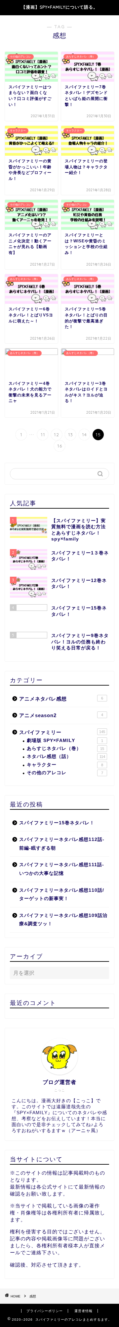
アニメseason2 (61, 715)
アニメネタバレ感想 (61, 699)
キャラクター (65, 764)
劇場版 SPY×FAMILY (65, 740)
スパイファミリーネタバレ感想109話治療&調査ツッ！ (63, 920)
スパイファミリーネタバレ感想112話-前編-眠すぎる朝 (61, 844)
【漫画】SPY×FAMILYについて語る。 (59, 7)
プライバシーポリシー (44, 1311)
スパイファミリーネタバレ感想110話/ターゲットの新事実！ (61, 894)
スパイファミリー (62, 732)
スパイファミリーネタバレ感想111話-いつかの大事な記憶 (61, 869)
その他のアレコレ (65, 772)
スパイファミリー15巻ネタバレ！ (57, 822)
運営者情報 (83, 1311)
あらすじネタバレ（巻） (65, 748)
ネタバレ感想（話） (66, 756)
